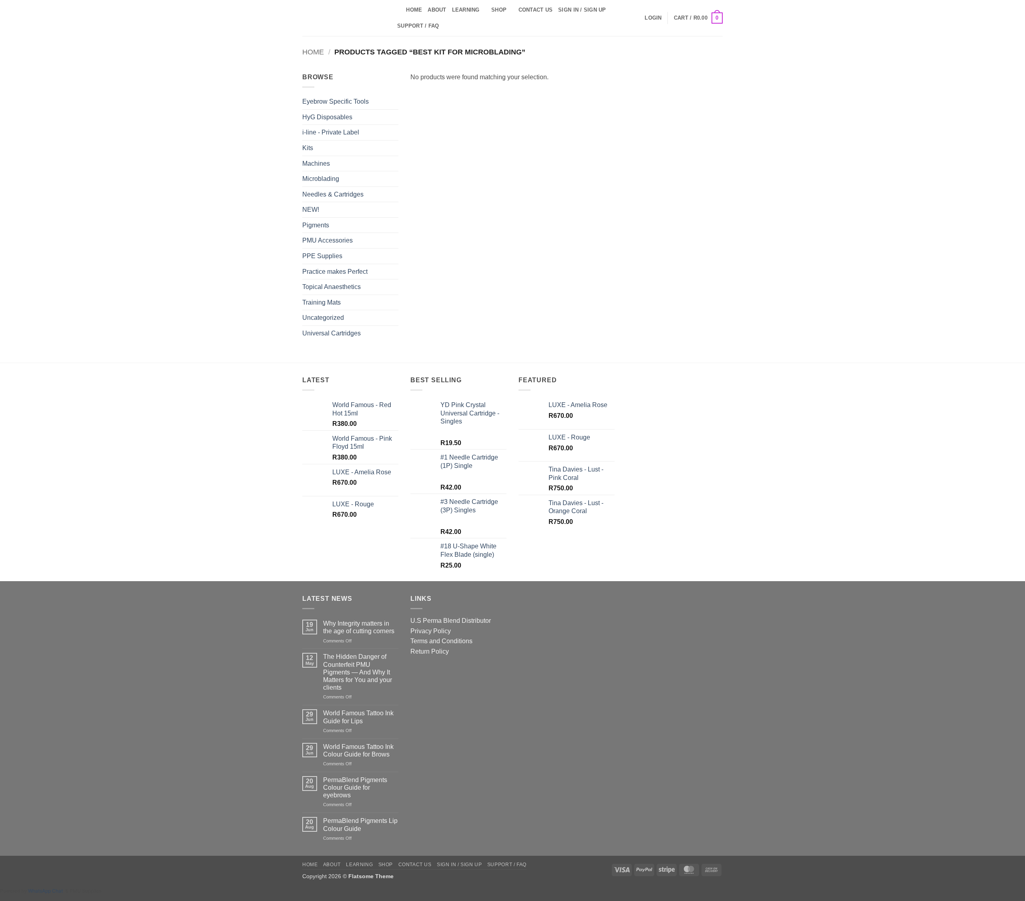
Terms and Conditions (441, 641)
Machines (316, 163)
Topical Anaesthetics (331, 286)
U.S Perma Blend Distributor (450, 620)
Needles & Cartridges (333, 194)
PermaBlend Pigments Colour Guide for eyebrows (355, 788)
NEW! (310, 209)
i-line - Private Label (330, 132)
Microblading (320, 178)
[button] (653, 18)
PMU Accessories (327, 240)
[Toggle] (393, 179)
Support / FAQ (418, 26)
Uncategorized (323, 317)
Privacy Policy (430, 631)
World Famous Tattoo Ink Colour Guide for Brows (358, 750)
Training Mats (321, 302)
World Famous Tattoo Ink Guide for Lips (358, 717)
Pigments (315, 225)
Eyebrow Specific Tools (335, 101)
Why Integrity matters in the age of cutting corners (358, 627)
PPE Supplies (322, 256)
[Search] (397, 10)
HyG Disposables (327, 117)
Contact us (536, 10)
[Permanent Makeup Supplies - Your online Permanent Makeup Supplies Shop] (342, 18)
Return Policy (429, 651)
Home (414, 10)
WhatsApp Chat (46, 891)
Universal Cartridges (331, 333)
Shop (498, 10)
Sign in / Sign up (582, 10)
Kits (307, 147)
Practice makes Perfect (335, 271)
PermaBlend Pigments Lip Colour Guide (360, 824)
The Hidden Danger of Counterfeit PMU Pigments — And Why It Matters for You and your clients (357, 672)
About (437, 10)
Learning (466, 10)
